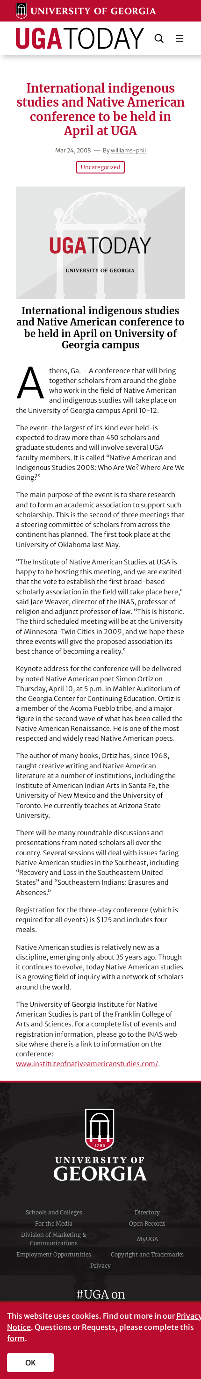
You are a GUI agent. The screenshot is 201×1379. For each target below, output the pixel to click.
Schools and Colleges (54, 1212)
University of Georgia (100, 1144)
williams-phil (128, 150)
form (16, 1338)
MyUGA (147, 1238)
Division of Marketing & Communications (53, 1239)
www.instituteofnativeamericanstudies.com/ (87, 1064)
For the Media (53, 1223)
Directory (147, 1212)
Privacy (100, 1265)
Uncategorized (100, 167)
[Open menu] (179, 38)
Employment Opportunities (53, 1254)
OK (30, 1362)
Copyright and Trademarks (147, 1254)
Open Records (147, 1223)
